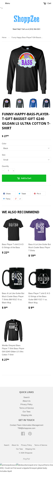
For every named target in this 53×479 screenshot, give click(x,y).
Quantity (5, 166)
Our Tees (26, 411)
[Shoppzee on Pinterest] (30, 434)
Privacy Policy (26, 404)
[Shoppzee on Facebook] (23, 434)
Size (3, 154)
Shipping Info (26, 415)
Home (4, 37)
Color (4, 143)
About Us (26, 400)
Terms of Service (26, 407)
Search (27, 397)
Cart (49, 3)
